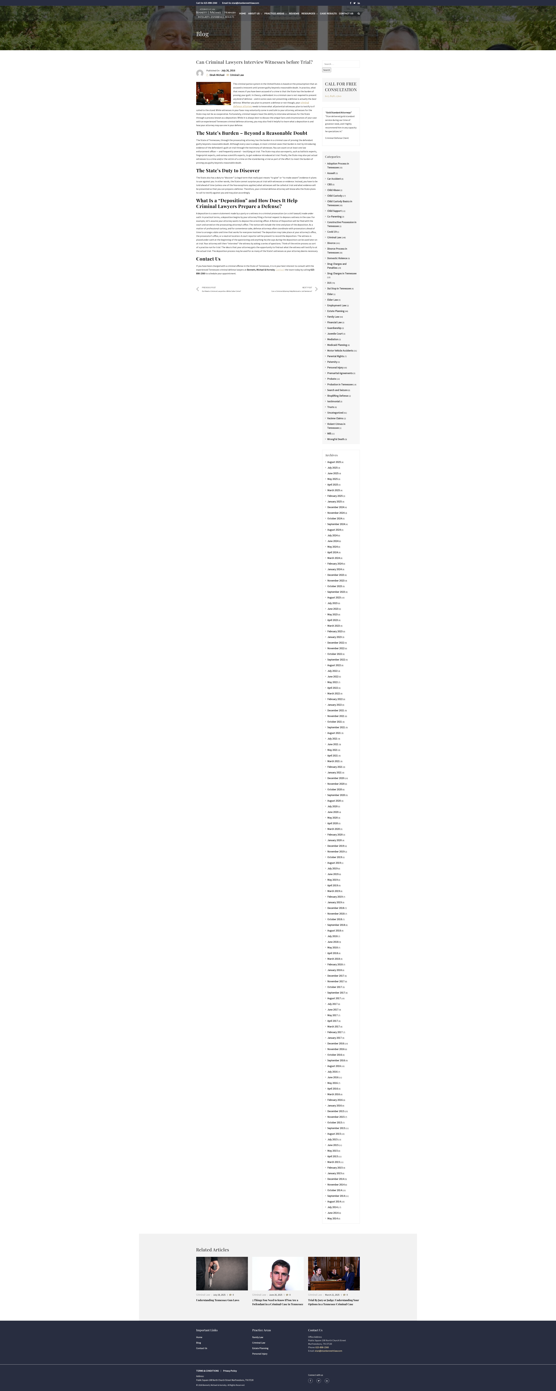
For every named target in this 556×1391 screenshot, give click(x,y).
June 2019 (332, 874)
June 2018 (332, 941)
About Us (254, 13)
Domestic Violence (337, 258)
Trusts (330, 407)
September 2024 (336, 524)
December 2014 (335, 1179)
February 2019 (335, 896)
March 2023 (333, 625)
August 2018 (334, 930)
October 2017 (334, 987)
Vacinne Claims (335, 418)
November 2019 (335, 851)
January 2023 (334, 637)
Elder (330, 294)
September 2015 (336, 1128)
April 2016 (332, 1088)
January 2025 (334, 501)
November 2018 (335, 913)
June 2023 (332, 608)
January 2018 (334, 970)
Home (242, 13)
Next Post (291, 289)
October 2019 (334, 857)
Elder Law (332, 299)
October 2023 (334, 586)
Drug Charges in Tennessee (341, 273)
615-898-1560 (210, 2)
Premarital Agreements (340, 373)
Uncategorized (335, 412)
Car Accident (334, 178)
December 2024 (335, 507)
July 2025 (332, 467)
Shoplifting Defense (337, 395)
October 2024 (334, 518)
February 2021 (335, 766)
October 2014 (334, 1190)
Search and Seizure (337, 390)
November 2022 (335, 648)
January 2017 (334, 1037)
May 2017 (332, 1015)
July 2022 (332, 670)
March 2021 (333, 761)
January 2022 (334, 704)
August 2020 (334, 800)
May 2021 (332, 750)
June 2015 (332, 1145)
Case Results (328, 13)
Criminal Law (237, 75)
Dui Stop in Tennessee (339, 288)
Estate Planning (335, 311)
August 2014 (334, 1201)
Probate (331, 378)
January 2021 (334, 772)
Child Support (334, 210)
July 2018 (332, 936)
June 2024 (332, 541)
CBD (329, 184)
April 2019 (332, 885)
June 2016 (332, 1077)
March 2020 (333, 829)
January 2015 (334, 1173)
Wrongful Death (335, 439)
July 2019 (332, 868)
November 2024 (335, 512)
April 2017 (332, 1020)
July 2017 (332, 1004)
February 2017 (335, 1032)
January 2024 (334, 569)
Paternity (332, 361)
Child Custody (334, 195)
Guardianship (334, 328)
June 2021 (332, 744)
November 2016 (335, 1049)
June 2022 (332, 676)
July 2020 (332, 806)
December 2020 (335, 778)
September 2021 (336, 727)
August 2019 (334, 862)
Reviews (294, 13)
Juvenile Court (335, 333)
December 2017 (335, 975)
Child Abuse (333, 190)
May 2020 (332, 817)
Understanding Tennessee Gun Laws (217, 1300)
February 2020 (335, 834)
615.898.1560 (333, 96)
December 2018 (335, 908)
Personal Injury (335, 367)
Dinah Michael (217, 75)
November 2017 (335, 981)
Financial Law (334, 322)
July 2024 (332, 535)
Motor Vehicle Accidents (340, 350)
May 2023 (332, 614)
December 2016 (335, 1043)
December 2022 (335, 642)
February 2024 (335, 563)
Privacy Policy (230, 1370)
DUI (329, 282)
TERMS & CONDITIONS (207, 1370)
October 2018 (334, 919)
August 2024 (334, 529)
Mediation (332, 339)
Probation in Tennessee (340, 384)
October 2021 (334, 721)
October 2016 (334, 1054)
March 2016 (333, 1094)
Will (329, 433)
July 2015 (332, 1139)
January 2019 (334, 902)
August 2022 (334, 665)
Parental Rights (335, 356)
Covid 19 (331, 231)
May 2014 (332, 1218)
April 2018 (332, 953)
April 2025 (332, 484)
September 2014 (336, 1195)
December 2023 (335, 575)
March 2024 (333, 558)
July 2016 (332, 1071)
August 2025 (334, 462)
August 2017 (334, 998)
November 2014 (335, 1184)
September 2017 (336, 992)
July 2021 (332, 738)
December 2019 (335, 845)
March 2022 (333, 693)
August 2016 (334, 1066)
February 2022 (335, 699)
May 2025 (332, 479)
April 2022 (332, 687)
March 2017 (333, 1026)
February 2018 (335, 964)
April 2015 (332, 1156)
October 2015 (334, 1122)
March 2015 (333, 1162)
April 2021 (332, 755)
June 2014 (332, 1212)
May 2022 (332, 682)
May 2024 (332, 546)
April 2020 (332, 823)
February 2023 (335, 631)
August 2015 (334, 1133)
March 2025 (333, 490)
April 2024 (332, 552)
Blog (198, 1342)
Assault (331, 173)
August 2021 (334, 733)
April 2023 (332, 620)
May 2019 (332, 879)
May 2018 (332, 947)
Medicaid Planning (337, 345)
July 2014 (332, 1207)
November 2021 (335, 716)
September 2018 (336, 925)
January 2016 (334, 1105)
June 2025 (332, 473)
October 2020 (334, 789)
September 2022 (336, 659)
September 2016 (336, 1060)
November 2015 (335, 1116)
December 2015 (335, 1111)
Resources (308, 13)
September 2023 (336, 591)
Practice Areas (274, 13)
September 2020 (336, 795)
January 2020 (334, 840)
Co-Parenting (334, 216)
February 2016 (335, 1100)
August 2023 (334, 597)
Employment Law (336, 305)
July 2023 (332, 603)
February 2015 (335, 1167)
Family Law (333, 316)
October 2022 (334, 654)
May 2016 (332, 1083)
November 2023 (335, 580)
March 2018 (333, 958)
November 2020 (335, 783)
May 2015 (332, 1150)
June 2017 (332, 1009)
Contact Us (346, 13)
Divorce (331, 243)
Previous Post (221, 289)
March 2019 (333, 891)
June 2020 (332, 812)
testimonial (333, 401)
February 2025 (335, 495)
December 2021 (335, 710)
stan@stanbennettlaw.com (245, 2)
